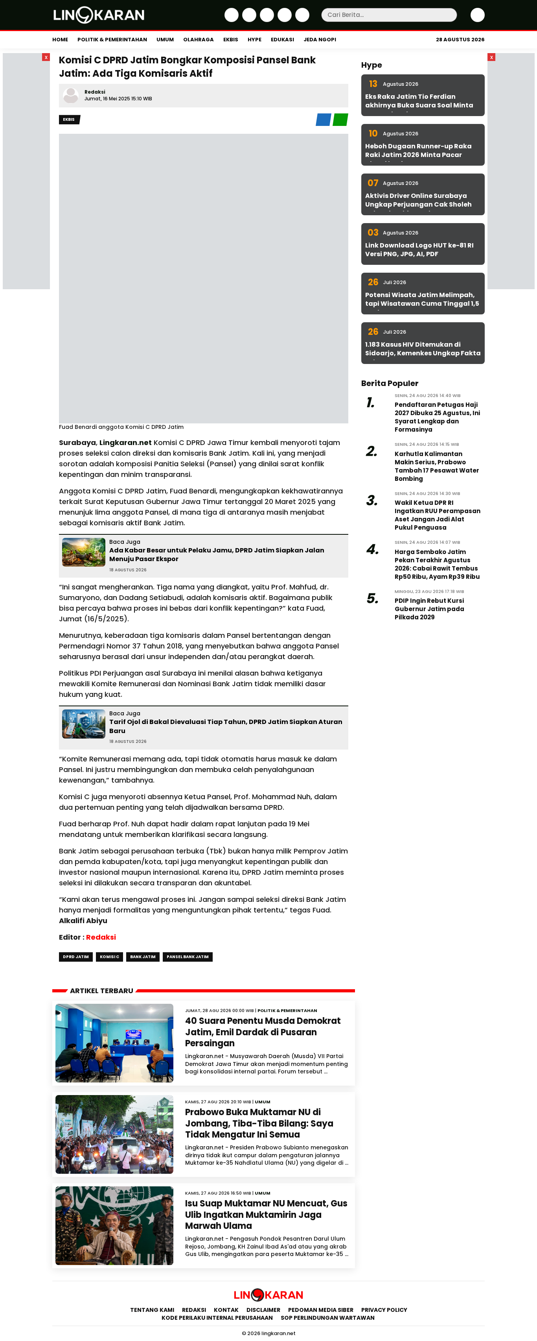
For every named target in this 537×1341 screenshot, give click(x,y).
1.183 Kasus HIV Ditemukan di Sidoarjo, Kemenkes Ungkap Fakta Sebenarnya (423, 353)
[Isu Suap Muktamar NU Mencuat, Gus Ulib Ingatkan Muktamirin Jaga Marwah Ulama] (114, 1225)
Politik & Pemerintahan (112, 39)
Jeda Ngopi (319, 39)
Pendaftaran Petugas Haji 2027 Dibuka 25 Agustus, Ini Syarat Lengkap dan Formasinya (437, 417)
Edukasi (282, 39)
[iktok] (284, 20)
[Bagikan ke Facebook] (324, 124)
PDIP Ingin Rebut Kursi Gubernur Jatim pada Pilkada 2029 (429, 609)
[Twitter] (248, 20)
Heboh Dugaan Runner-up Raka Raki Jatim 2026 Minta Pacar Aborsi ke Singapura (418, 155)
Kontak (226, 1310)
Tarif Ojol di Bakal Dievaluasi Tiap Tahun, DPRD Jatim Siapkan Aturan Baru (225, 726)
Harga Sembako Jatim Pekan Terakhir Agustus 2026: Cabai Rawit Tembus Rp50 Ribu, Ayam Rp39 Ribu (437, 564)
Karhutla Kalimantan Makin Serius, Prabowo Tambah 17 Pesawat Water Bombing (437, 466)
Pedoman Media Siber (320, 1310)
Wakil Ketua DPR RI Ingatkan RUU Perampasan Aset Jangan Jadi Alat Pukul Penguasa (437, 515)
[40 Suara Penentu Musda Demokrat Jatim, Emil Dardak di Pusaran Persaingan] (114, 1043)
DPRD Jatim (76, 957)
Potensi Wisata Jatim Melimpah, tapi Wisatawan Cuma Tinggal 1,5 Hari (422, 303)
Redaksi (95, 92)
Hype (254, 39)
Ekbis (230, 39)
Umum (165, 39)
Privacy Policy (384, 1310)
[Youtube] (301, 20)
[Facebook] (231, 20)
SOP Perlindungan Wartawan (328, 1318)
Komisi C (109, 957)
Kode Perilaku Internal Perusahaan (217, 1318)
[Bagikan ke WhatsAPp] (340, 124)
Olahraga (198, 39)
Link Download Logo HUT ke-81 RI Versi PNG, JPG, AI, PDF (419, 250)
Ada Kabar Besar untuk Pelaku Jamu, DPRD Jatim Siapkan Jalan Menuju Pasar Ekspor (216, 554)
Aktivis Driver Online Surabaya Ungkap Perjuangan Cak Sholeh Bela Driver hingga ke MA (418, 204)
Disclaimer (263, 1310)
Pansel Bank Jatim (188, 957)
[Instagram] (266, 20)
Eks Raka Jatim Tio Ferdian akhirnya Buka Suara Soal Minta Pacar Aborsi (419, 105)
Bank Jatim (143, 957)
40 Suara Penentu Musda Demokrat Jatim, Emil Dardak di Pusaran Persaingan (263, 1032)
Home (60, 39)
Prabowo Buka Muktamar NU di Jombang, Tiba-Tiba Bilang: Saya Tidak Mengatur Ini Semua (259, 1123)
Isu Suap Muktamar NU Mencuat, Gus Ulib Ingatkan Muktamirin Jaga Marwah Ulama (266, 1214)
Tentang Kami (152, 1310)
